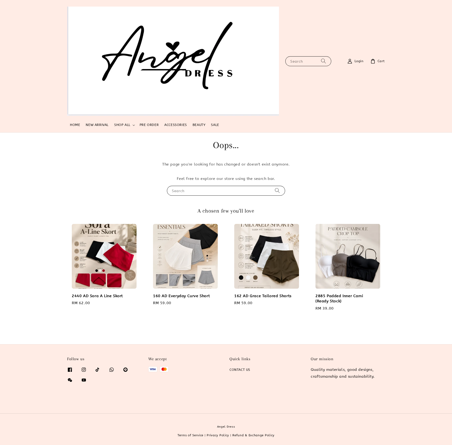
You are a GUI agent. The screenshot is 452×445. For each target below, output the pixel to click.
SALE (215, 125)
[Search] (323, 61)
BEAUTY (199, 125)
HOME (75, 125)
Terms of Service (190, 435)
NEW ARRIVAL (97, 125)
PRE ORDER (149, 125)
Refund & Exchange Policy (253, 435)
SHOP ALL (122, 125)
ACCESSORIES (175, 125)
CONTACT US (240, 370)
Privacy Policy (218, 435)
